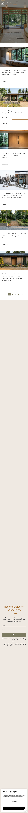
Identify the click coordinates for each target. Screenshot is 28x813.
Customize (14, 805)
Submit (14, 634)
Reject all (14, 801)
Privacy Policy (9, 645)
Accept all (14, 809)
